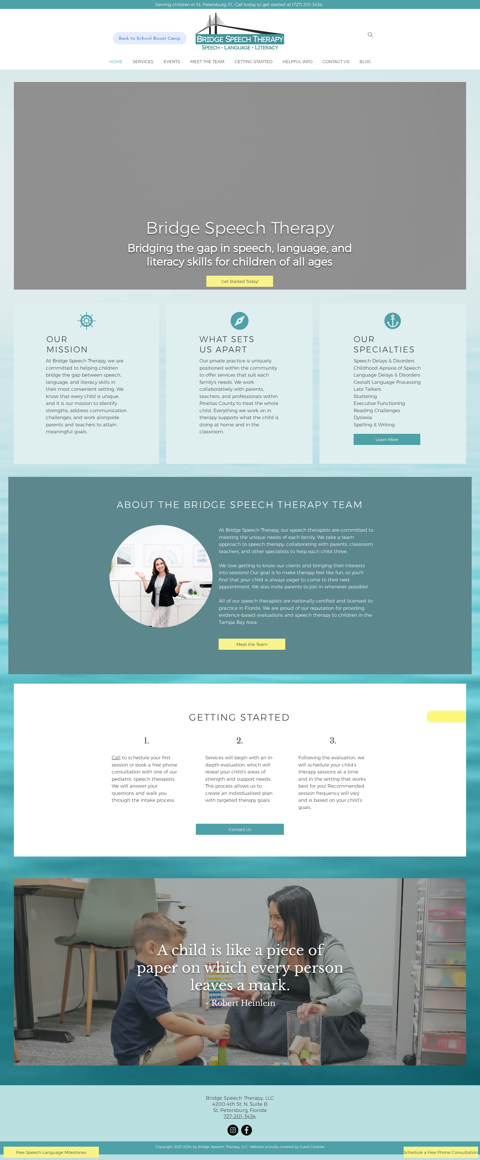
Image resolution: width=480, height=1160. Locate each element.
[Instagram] (233, 1130)
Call (116, 757)
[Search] (370, 35)
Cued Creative (312, 1146)
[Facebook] (246, 1130)
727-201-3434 (240, 1116)
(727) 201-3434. (307, 4)
